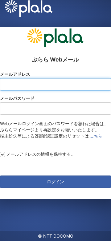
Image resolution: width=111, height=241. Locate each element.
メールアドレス (15, 74)
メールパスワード (17, 98)
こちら (96, 135)
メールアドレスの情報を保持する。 (40, 154)
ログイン (55, 181)
